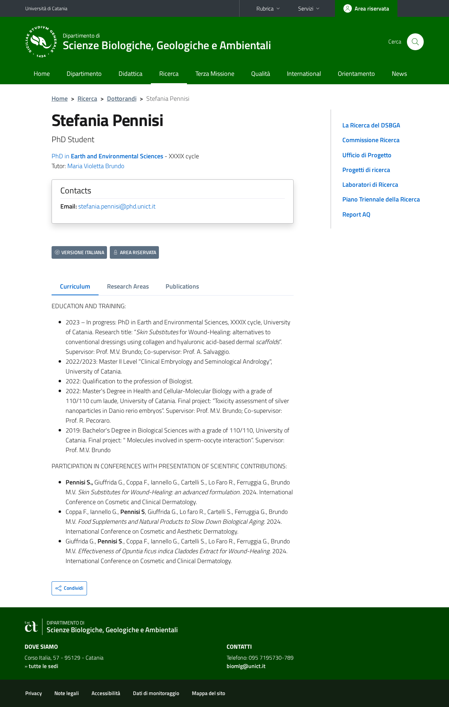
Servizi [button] (305, 8)
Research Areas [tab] (128, 286)
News (399, 73)
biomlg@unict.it (246, 666)
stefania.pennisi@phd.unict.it (116, 206)
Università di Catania (46, 8)
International (304, 73)
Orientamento (356, 73)
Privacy (33, 693)
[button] (69, 588)
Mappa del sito (208, 693)
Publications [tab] (182, 286)
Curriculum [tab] (75, 286)
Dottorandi (121, 98)
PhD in (107, 156)
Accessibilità (106, 693)
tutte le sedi (43, 666)
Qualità (260, 73)
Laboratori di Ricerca (370, 184)
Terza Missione (214, 73)
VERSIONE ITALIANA (82, 252)
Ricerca (169, 73)
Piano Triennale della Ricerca (381, 199)
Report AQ (356, 214)
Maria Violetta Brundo (95, 166)
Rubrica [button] (265, 8)
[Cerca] (415, 41)
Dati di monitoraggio (156, 693)
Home (42, 73)
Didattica (130, 73)
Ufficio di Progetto (366, 155)
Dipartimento (84, 73)
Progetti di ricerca (366, 169)
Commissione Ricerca (371, 140)
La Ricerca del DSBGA (371, 125)
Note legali (66, 693)
